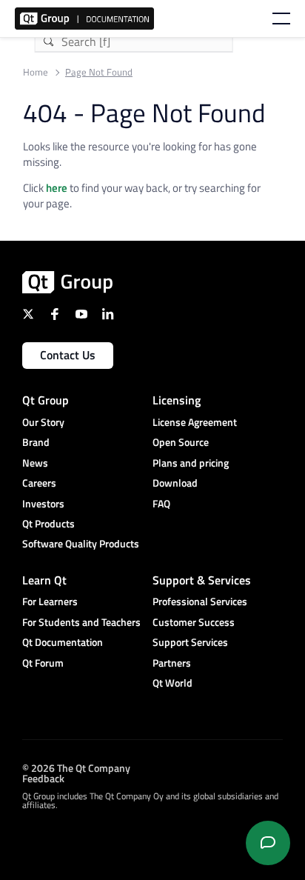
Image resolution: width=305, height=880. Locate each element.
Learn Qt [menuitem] (44, 580)
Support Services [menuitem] (190, 642)
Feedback (43, 777)
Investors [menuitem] (43, 503)
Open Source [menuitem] (180, 442)
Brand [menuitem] (36, 442)
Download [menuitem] (175, 482)
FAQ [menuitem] (161, 503)
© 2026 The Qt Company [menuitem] (76, 767)
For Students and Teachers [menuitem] (81, 622)
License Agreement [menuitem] (194, 422)
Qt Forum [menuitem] (43, 662)
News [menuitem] (35, 462)
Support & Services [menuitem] (201, 580)
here (56, 187)
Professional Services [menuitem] (199, 601)
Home (35, 72)
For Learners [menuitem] (50, 601)
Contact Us (67, 355)
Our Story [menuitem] (43, 422)
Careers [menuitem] (39, 482)
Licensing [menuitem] (176, 400)
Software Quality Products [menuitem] (80, 543)
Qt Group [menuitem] (45, 400)
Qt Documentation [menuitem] (62, 642)
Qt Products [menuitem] (48, 523)
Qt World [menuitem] (172, 682)
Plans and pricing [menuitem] (190, 462)
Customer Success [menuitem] (193, 622)
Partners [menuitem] (171, 662)
